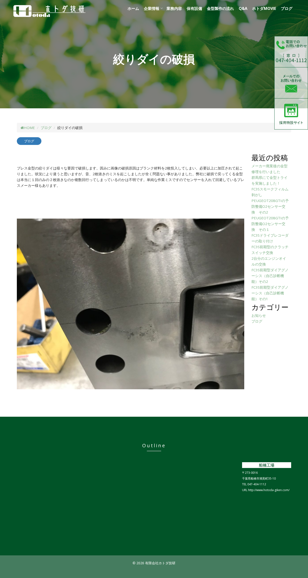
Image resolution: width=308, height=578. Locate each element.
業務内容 (174, 8)
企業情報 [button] (151, 8)
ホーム (133, 8)
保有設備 (194, 8)
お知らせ (258, 315)
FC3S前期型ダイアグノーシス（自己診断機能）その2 (270, 275)
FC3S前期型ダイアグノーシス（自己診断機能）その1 (270, 293)
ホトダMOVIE (264, 8)
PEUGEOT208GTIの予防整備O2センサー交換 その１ (270, 223)
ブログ (286, 8)
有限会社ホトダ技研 (61, 11)
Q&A (243, 8)
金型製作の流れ (220, 8)
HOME (29, 127)
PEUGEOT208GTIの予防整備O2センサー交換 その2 (270, 206)
